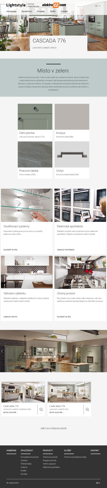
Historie (24, 467)
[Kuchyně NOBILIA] (23, 5)
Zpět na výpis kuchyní (53, 428)
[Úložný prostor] (80, 288)
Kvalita (23, 471)
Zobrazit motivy (10, 317)
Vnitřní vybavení (49, 464)
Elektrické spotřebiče (51, 467)
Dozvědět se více (10, 250)
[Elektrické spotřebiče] (80, 221)
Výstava (24, 460)
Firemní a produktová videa (75, 457)
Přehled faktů (26, 464)
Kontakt (24, 474)
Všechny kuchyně (50, 457)
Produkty (48, 450)
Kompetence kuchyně (29, 457)
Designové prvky (49, 460)
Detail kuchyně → (10, 412)
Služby (67, 450)
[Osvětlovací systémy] (27, 221)
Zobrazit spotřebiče (65, 250)
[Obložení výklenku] (27, 288)
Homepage (11, 450)
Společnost (27, 450)
